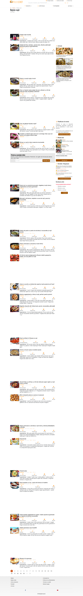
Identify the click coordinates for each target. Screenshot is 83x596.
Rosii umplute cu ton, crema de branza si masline (34, 482)
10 (39, 571)
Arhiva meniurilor (62, 154)
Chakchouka (23, 471)
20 (42, 571)
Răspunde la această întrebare (61, 171)
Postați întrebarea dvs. (65, 178)
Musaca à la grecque (25, 558)
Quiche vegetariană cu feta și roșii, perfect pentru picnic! (36, 294)
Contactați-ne (46, 578)
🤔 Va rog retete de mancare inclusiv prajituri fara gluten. (64, 174)
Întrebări (56, 6)
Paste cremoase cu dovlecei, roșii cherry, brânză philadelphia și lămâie (37, 426)
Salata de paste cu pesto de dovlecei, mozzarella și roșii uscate (35, 231)
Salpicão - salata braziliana (65, 146)
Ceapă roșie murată (25, 34)
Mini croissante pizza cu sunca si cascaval (32, 395)
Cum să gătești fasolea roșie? (28, 123)
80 (18, 573)
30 (45, 571)
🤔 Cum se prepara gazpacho (62, 170)
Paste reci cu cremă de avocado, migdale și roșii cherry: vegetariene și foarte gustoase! (35, 186)
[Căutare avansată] (68, 3)
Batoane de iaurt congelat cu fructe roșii (67, 151)
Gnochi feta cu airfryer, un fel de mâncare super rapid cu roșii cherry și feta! (37, 382)
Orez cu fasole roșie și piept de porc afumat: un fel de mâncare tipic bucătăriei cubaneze (35, 90)
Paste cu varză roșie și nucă (28, 78)
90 (21, 573)
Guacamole (23, 439)
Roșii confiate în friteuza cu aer (28, 338)
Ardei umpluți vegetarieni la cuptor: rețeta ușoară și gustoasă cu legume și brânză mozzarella (37, 515)
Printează (70, 154)
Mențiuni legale (46, 584)
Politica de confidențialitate (49, 580)
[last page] (30, 573)
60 (11, 573)
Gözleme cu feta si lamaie (67, 141)
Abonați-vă (46, 160)
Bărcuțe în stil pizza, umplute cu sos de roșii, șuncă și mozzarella (35, 199)
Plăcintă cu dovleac (62, 190)
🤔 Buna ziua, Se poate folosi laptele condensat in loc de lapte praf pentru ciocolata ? (64, 167)
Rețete (28, 6)
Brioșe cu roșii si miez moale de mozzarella (32, 142)
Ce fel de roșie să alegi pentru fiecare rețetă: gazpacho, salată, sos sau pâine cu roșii (35, 255)
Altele (70, 6)
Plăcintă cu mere (61, 188)
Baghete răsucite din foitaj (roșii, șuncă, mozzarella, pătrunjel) (37, 306)
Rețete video (13, 580)
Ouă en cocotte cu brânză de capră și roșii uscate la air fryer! (37, 284)
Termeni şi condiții (47, 582)
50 (51, 571)
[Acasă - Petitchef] (10, 8)
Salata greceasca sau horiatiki (28, 527)
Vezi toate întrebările (68, 176)
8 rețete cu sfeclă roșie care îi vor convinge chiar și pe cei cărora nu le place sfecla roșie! (36, 134)
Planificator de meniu (64, 134)
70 (14, 573)
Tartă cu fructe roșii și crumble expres (30, 350)
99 (24, 573)
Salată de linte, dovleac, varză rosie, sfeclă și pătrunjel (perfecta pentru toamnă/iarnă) (35, 45)
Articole (42, 6)
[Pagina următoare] (27, 573)
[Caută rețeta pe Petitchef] (65, 2)
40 (48, 571)
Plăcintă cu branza (62, 186)
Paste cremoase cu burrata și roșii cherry (31, 243)
